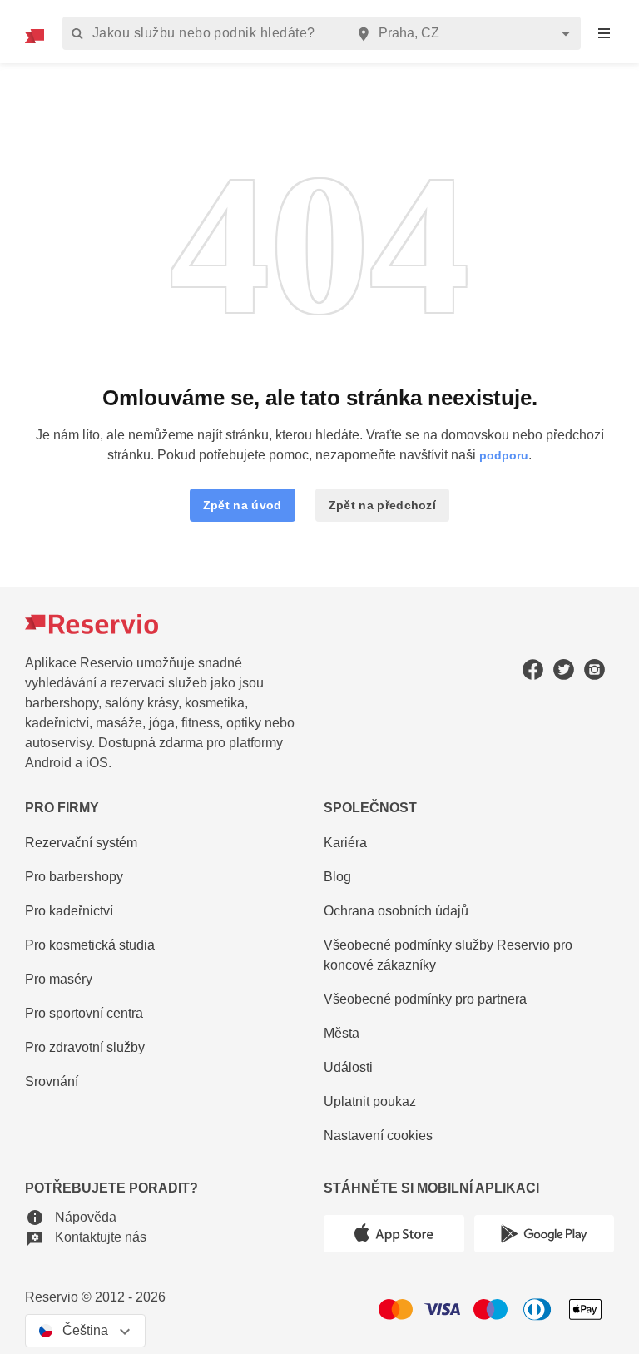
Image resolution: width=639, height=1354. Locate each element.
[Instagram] (594, 668)
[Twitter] (563, 668)
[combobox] (465, 33)
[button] (242, 505)
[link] (469, 956)
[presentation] (604, 33)
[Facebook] (533, 668)
